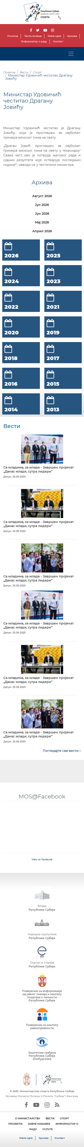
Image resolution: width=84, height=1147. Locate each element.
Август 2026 (42, 196)
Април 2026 (42, 231)
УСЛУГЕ (47, 1129)
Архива (72, 36)
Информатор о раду (34, 41)
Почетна (12, 36)
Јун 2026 (42, 214)
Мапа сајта (54, 36)
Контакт (58, 41)
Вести (24, 72)
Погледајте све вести (61, 751)
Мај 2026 (42, 222)
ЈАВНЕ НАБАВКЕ (39, 1123)
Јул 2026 (42, 205)
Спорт (37, 72)
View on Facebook (42, 859)
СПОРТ (64, 1118)
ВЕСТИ (50, 1118)
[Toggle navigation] (71, 53)
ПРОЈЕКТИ (15, 1123)
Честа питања (32, 36)
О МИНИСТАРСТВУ (27, 1118)
